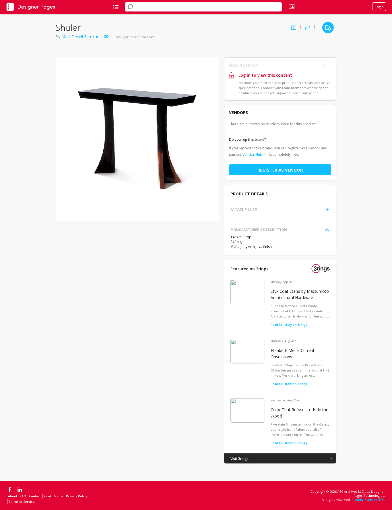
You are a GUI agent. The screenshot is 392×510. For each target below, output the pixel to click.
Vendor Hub (252, 154)
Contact (35, 496)
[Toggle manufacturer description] (327, 230)
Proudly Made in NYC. (368, 499)
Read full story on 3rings (289, 325)
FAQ (23, 496)
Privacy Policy (76, 496)
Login (379, 6)
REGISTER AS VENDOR (280, 170)
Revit (47, 496)
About (12, 496)
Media (58, 496)
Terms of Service (21, 501)
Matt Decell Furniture (81, 36)
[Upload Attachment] (327, 209)
